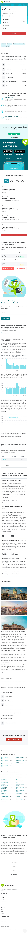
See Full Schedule (14, 235)
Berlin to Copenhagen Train (19, 763)
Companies (3, 921)
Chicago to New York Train (4, 775)
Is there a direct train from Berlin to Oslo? (11, 480)
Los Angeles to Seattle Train (4, 791)
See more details (5, 332)
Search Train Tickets (14, 739)
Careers (2, 913)
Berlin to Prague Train (4, 766)
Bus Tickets (3, 899)
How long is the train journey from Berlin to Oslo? (12, 507)
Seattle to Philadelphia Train (4, 785)
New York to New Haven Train (4, 800)
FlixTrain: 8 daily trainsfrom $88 (8, 330)
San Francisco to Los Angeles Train (4, 782)
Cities (3, 46)
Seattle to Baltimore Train (19, 778)
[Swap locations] (23, 20)
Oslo (14, 870)
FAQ (24, 43)
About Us (3, 907)
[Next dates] (25, 181)
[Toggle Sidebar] (26, 1)
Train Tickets (14, 862)
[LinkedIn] (6, 893)
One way (6, 15)
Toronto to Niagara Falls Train (5, 797)
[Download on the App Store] (8, 151)
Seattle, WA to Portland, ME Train (20, 791)
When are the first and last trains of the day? (12, 540)
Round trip (13, 15)
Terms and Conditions (5, 926)
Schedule (4, 43)
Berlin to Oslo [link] (14, 874)
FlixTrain (4, 459)
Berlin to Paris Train (5, 763)
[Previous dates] (2, 181)
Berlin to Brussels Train (4, 761)
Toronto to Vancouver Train (19, 797)
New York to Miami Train (19, 800)
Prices (14, 43)
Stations (7, 46)
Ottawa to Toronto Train (19, 782)
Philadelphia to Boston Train (4, 788)
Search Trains (7, 268)
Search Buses (21, 268)
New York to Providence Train (4, 794)
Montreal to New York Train (19, 794)
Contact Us (3, 919)
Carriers (19, 43)
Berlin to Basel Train (20, 760)
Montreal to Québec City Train (20, 785)
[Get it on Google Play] (19, 151)
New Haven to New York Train (19, 775)
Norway (14, 866)
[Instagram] (1, 893)
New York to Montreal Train (4, 778)
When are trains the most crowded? (10, 558)
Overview (9, 43)
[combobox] (14, 19)
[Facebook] (4, 893)
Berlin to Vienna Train (4, 758)
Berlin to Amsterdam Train (20, 758)
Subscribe (6, 318)
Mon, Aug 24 (7, 25)
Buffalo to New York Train (20, 788)
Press (2, 911)
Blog (2, 909)
